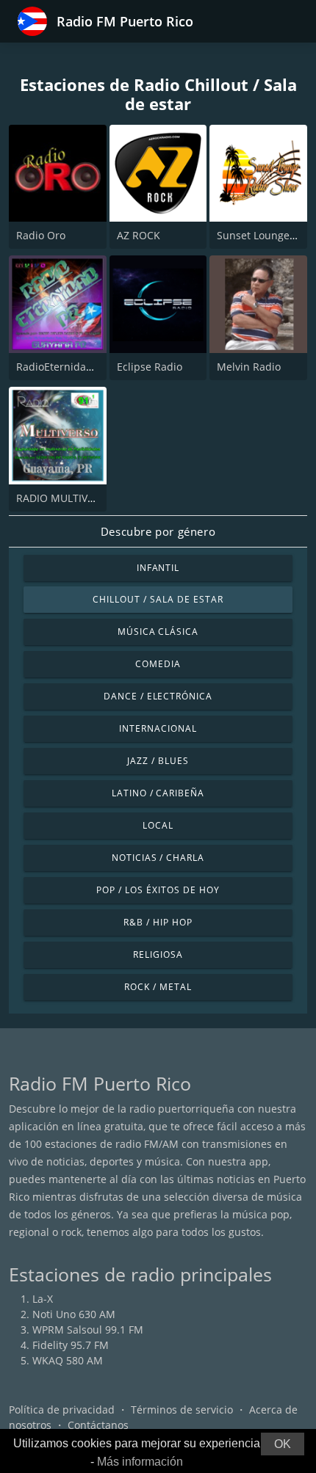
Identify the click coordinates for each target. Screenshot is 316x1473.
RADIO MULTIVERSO (65, 498)
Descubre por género (158, 531)
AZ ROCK (138, 235)
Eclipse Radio (149, 367)
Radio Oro (40, 235)
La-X (42, 1299)
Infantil (158, 567)
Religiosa (158, 954)
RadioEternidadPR (60, 367)
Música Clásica (158, 631)
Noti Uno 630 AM (73, 1314)
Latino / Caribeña (158, 793)
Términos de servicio (182, 1409)
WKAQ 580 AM (67, 1360)
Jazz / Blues (158, 760)
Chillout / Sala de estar (158, 599)
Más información (140, 1461)
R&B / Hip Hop (157, 922)
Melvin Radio (249, 367)
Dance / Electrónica (158, 696)
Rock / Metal (158, 987)
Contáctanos (98, 1425)
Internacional (157, 728)
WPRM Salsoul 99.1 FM (87, 1329)
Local (158, 825)
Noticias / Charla (158, 857)
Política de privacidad (62, 1409)
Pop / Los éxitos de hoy (157, 890)
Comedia (158, 664)
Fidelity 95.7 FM (70, 1345)
